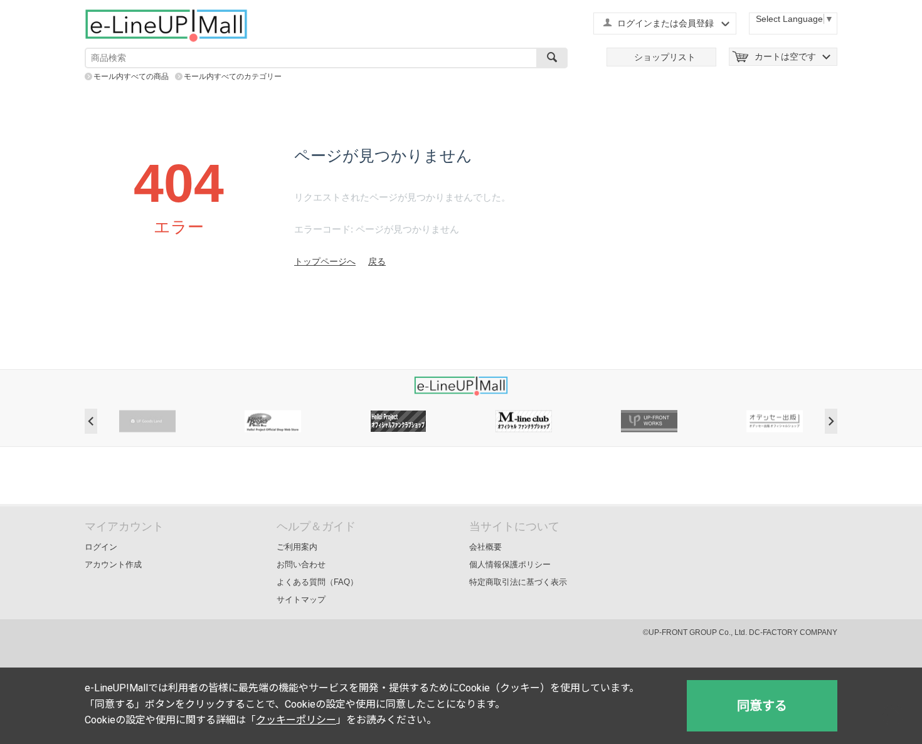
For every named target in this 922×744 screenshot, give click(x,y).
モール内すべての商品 (131, 76)
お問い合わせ (301, 564)
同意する (762, 705)
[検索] (552, 58)
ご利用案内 (297, 547)
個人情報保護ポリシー (510, 564)
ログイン (101, 547)
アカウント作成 (113, 564)
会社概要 (485, 547)
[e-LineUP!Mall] (166, 25)
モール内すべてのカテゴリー (233, 76)
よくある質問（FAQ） (317, 582)
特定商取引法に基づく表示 (518, 582)
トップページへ (325, 261)
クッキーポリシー (296, 720)
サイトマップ (301, 599)
